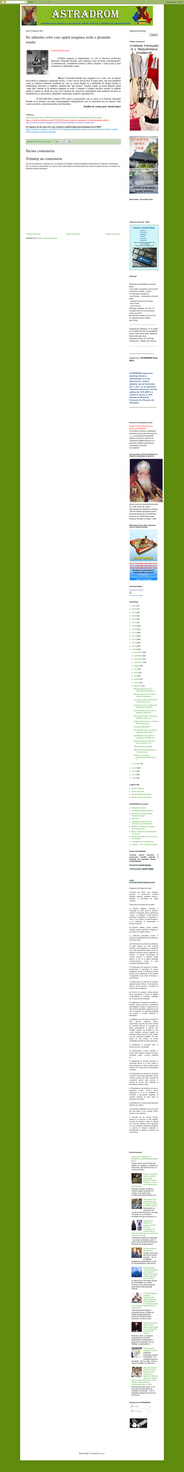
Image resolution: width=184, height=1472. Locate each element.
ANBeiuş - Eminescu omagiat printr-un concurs (143, 828)
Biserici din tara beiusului (141, 797)
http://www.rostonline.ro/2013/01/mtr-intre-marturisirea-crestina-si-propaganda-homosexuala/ (64, 118)
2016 (134, 639)
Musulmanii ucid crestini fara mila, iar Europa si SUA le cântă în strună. (150, 1203)
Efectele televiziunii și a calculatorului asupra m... (144, 690)
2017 (134, 636)
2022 (134, 619)
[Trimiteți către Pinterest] (72, 141)
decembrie (138, 652)
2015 (134, 643)
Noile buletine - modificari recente (150, 1349)
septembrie (138, 662)
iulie (136, 669)
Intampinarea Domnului (143, 747)
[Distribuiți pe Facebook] (69, 141)
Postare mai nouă (33, 234)
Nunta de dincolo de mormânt (150, 1250)
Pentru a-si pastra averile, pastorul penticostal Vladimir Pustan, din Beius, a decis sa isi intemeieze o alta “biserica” (145, 1180)
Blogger (102, 1453)
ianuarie (137, 764)
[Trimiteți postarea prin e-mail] (56, 141)
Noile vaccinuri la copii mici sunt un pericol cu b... (144, 742)
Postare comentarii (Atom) (47, 238)
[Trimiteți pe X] (66, 141)
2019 (134, 629)
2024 (134, 613)
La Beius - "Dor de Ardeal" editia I (144, 845)
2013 (134, 649)
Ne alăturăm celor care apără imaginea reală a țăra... (145, 731)
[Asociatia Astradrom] (130, 593)
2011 (134, 771)
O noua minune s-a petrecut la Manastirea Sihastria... (145, 706)
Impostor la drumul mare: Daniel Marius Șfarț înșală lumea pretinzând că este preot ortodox (150, 1328)
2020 (134, 626)
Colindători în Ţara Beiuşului (143, 842)
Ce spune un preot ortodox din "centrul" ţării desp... (145, 701)
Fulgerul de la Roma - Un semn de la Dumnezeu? (146, 722)
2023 (134, 616)
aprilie (136, 679)
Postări (136, 1407)
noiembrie (138, 656)
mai (135, 676)
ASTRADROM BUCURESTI (142, 811)
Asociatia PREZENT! (142, 727)
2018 (134, 633)
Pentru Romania (138, 792)
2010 (134, 775)
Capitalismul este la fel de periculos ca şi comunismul (142, 823)
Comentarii (137, 1411)
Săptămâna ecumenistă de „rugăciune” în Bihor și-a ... (145, 737)
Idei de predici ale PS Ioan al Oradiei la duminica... (145, 695)
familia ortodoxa (138, 789)
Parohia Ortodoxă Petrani (141, 794)
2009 (134, 778)
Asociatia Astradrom (136, 590)
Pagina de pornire (73, 234)
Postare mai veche (113, 234)
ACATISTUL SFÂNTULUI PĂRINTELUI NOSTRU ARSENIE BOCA (144, 1159)
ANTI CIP (135, 819)
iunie (136, 673)
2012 (134, 768)
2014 (134, 646)
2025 (134, 609)
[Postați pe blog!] (63, 141)
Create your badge (135, 595)
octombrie (138, 659)
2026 (134, 606)
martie (136, 683)
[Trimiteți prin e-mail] (61, 141)
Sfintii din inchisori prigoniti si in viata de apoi (145, 751)
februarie (137, 686)
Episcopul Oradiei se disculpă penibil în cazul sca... (145, 717)
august (137, 666)
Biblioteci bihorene (139, 808)
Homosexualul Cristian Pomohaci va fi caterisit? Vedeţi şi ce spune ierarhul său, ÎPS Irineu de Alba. (150, 1273)
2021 (134, 623)
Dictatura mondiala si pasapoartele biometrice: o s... (145, 757)
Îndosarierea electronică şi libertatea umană (142, 815)
